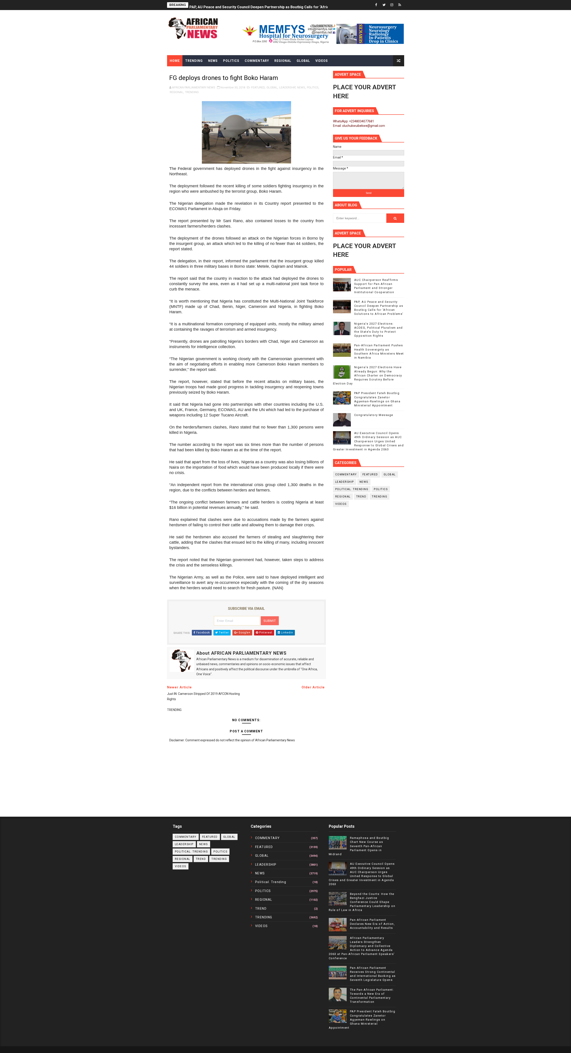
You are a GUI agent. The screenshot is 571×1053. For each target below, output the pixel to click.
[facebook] (376, 5)
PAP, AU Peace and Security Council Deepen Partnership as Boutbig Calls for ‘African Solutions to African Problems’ (287, 5)
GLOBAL (272, 87)
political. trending (351, 489)
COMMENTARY (346, 474)
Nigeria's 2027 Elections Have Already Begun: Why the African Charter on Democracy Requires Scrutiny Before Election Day (367, 375)
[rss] (399, 5)
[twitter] (384, 5)
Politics (231, 61)
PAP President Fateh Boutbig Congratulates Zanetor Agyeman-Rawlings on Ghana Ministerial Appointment (362, 1019)
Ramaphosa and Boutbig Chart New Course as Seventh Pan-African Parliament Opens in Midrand (359, 846)
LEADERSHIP (287, 87)
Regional (282, 61)
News (213, 61)
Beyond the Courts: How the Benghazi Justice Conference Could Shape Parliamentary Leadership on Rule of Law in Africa (362, 902)
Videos (321, 61)
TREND (361, 496)
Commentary (257, 61)
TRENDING (192, 92)
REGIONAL (176, 92)
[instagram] (392, 5)
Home (175, 61)
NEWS (301, 87)
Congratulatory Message (373, 415)
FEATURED (258, 87)
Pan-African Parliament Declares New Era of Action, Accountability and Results (372, 924)
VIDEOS (341, 504)
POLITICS (313, 87)
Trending (194, 61)
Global (303, 61)
